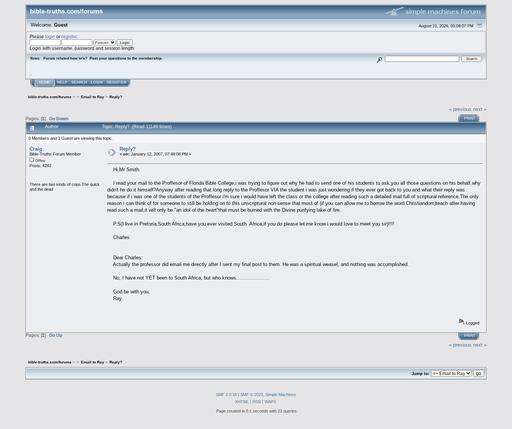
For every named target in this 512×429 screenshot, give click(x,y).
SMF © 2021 (251, 394)
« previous (460, 109)
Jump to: (421, 373)
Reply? (128, 149)
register (68, 36)
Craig (36, 149)
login (50, 36)
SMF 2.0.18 (226, 394)
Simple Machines (280, 394)
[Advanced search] (379, 59)
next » (480, 109)
